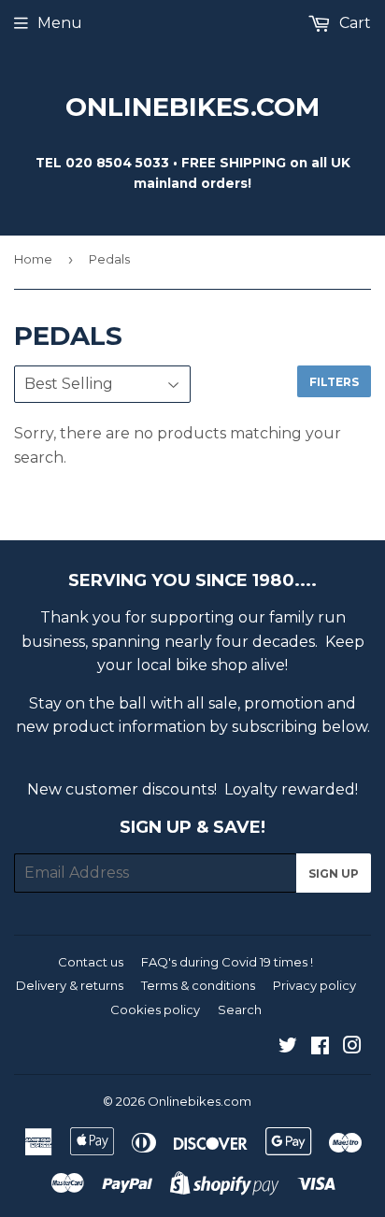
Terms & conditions (198, 985)
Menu (59, 23)
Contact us (90, 961)
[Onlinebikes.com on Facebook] (320, 1047)
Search (240, 1009)
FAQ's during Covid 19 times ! (227, 961)
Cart (353, 23)
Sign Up (333, 873)
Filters (334, 382)
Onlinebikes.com (192, 106)
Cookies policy (155, 1009)
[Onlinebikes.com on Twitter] (287, 1047)
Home (33, 258)
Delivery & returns (69, 985)
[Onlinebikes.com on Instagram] (352, 1047)
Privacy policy (314, 985)
